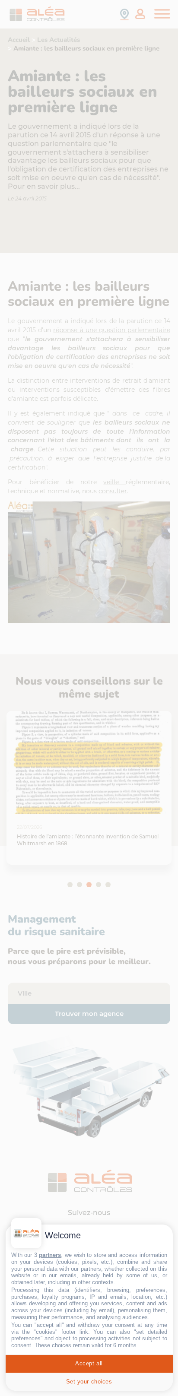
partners (50, 1255)
